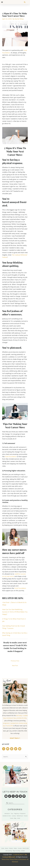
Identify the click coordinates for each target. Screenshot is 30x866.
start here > (15, 738)
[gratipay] (20, 748)
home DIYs (10, 726)
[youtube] (8, 748)
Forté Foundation (10, 456)
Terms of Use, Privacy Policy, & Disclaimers (14, 859)
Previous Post (15, 661)
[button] (2, 2)
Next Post (15, 665)
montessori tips (11, 718)
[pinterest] (12, 748)
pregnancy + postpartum (10, 723)
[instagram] (4, 748)
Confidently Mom (18, 854)
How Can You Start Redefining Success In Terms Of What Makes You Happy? (15, 611)
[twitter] (16, 748)
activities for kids (21, 718)
